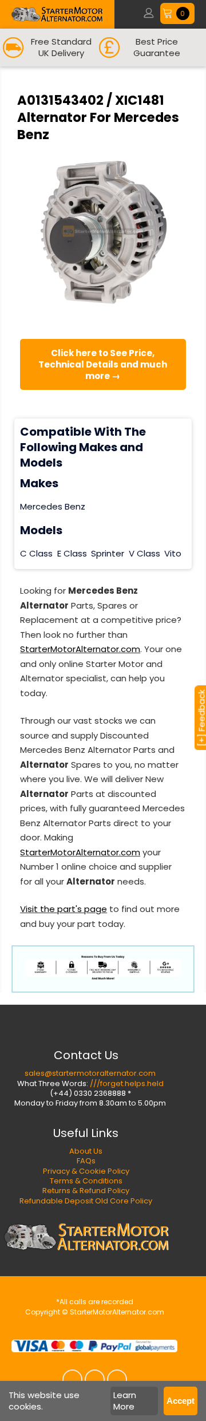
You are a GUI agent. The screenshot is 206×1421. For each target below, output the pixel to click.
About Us (85, 1151)
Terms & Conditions (86, 1180)
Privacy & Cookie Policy (86, 1171)
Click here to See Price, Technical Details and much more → (102, 364)
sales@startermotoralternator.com (90, 1073)
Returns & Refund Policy (85, 1190)
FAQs (86, 1160)
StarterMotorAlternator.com (80, 649)
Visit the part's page (63, 909)
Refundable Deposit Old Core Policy (85, 1200)
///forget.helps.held (127, 1083)
